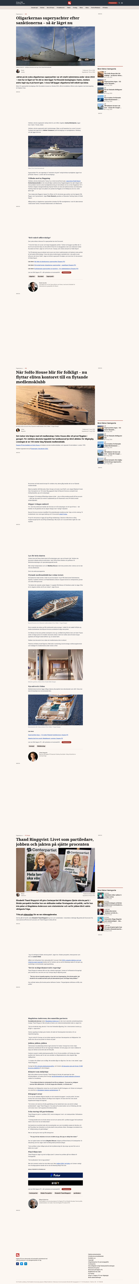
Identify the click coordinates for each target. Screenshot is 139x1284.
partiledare (77, 1193)
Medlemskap (41, 746)
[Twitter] (21, 1263)
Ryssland (40, 276)
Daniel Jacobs (43, 283)
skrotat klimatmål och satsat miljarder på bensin (66, 1076)
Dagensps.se (19, 14)
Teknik (68, 7)
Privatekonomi (61, 7)
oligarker (32, 276)
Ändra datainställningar (94, 1277)
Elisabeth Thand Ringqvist (63, 1193)
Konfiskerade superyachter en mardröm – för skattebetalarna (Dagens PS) (56, 268)
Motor (81, 7)
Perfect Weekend (95, 7)
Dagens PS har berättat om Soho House (28, 445)
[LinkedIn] (25, 1263)
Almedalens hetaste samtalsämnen (47, 1090)
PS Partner (91, 1273)
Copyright (91, 1260)
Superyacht (50, 276)
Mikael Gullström (43, 1199)
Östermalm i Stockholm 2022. (39, 448)
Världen (42, 7)
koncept (31, 746)
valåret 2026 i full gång (63, 1163)
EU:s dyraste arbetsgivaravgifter (44, 1066)
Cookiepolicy (91, 1264)
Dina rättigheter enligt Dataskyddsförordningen (101, 1266)
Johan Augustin (43, 752)
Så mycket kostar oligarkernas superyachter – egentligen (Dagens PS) (55, 265)
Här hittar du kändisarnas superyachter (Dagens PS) (49, 261)
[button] (55, 151)
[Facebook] (17, 1263)
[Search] (119, 3)
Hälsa (87, 7)
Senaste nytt (34, 7)
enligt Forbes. (63, 514)
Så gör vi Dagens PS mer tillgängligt (98, 1275)
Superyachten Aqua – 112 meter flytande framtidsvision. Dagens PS (48, 735)
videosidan (28, 914)
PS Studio (105, 7)
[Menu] (122, 3)
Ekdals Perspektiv (46, 1193)
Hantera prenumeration (94, 1254)
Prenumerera (112, 3)
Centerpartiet (33, 1193)
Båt (26, 14)
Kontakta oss (92, 1258)
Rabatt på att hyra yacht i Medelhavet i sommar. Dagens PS (45, 738)
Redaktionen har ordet (94, 1271)
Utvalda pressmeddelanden (96, 1256)
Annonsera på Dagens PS (95, 1269)
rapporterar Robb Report (73, 181)
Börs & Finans (50, 7)
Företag (75, 7)
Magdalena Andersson (52, 1021)
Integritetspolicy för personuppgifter (98, 1262)
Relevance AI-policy (93, 1268)
